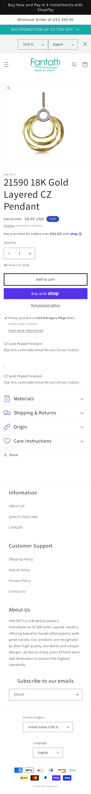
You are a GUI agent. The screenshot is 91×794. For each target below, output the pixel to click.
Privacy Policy (19, 580)
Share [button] (13, 455)
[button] (6, 64)
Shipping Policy (21, 559)
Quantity (10, 242)
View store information (26, 330)
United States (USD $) (43, 727)
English (58, 44)
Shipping (9, 225)
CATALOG (16, 527)
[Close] (85, 44)
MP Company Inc (50, 786)
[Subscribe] (76, 694)
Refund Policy (19, 570)
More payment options (45, 305)
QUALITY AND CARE (23, 516)
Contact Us (17, 591)
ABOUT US (17, 506)
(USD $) (28, 44)
